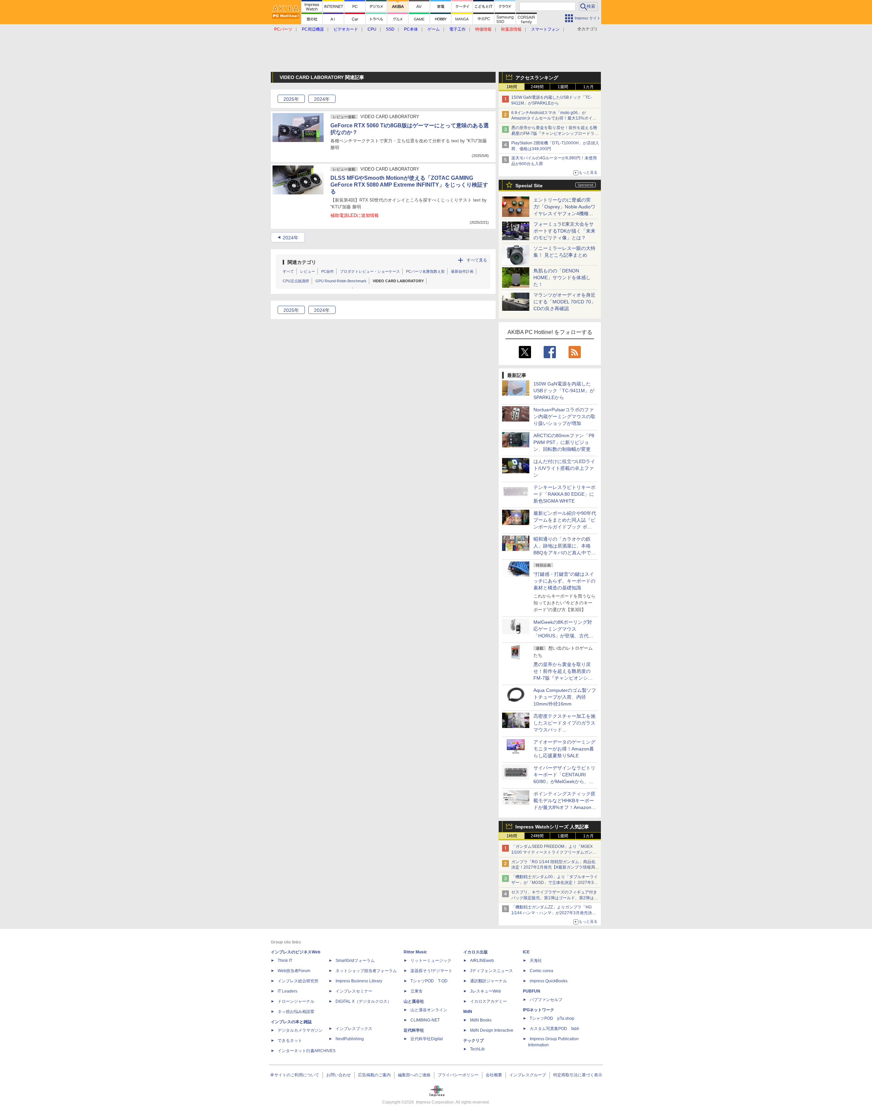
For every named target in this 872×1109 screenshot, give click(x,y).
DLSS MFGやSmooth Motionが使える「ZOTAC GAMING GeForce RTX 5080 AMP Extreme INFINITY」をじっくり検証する (409, 184)
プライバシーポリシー (458, 1075)
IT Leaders (287, 991)
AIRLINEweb (482, 960)
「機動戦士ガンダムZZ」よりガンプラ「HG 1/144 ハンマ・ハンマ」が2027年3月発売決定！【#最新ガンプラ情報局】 (551, 913)
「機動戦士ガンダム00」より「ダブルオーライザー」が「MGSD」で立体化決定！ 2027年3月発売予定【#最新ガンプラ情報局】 (554, 882)
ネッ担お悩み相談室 (296, 1011)
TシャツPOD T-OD (429, 981)
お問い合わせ (338, 1075)
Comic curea (541, 970)
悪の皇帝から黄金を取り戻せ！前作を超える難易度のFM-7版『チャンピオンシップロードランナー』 (554, 133)
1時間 (512, 86)
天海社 (536, 960)
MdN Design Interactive (491, 1030)
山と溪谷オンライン (428, 1010)
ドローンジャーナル (296, 1001)
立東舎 (416, 991)
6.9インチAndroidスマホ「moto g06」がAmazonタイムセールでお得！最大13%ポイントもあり (553, 118)
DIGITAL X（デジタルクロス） (363, 1001)
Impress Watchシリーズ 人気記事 (552, 826)
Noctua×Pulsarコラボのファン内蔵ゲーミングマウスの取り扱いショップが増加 (564, 416)
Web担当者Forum (294, 970)
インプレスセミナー (354, 991)
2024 (322, 99)
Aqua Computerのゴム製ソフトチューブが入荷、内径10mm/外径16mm (564, 697)
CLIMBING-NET (425, 1020)
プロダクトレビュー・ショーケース (370, 271)
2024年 (290, 237)
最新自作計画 (462, 271)
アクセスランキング (536, 77)
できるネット (290, 1040)
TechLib (477, 1049)
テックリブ (473, 1040)
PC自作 (327, 271)
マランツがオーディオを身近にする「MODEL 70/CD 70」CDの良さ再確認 (564, 301)
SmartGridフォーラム (355, 960)
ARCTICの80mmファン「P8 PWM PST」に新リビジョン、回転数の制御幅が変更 (563, 442)
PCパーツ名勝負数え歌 (425, 271)
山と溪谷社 (414, 1001)
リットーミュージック (430, 960)
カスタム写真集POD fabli (554, 1028)
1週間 (563, 86)
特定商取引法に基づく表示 (577, 1075)
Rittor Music (415, 952)
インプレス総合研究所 (298, 981)
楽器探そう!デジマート (431, 970)
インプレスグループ (527, 1075)
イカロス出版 (475, 952)
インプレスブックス (354, 1028)
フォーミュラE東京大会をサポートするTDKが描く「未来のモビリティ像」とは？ (564, 230)
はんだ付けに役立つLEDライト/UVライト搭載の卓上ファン (564, 468)
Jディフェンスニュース (491, 970)
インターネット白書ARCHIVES (307, 1050)
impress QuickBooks (548, 981)
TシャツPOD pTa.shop (552, 1018)
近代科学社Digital (426, 1038)
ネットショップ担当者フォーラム (366, 970)
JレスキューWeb (485, 991)
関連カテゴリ (301, 262)
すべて (288, 271)
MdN (467, 1011)
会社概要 (494, 1075)
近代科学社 (414, 1030)
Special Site (529, 185)
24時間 (537, 86)
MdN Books (481, 1020)
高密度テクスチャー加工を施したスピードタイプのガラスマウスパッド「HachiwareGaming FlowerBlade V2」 (564, 729)
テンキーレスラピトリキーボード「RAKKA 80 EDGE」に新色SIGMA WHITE (564, 494)
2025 (291, 99)
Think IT (285, 960)
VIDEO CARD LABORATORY (398, 281)
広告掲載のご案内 (374, 1075)
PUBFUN (531, 991)
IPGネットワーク (538, 1010)
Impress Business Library (359, 981)
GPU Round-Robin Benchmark (341, 281)
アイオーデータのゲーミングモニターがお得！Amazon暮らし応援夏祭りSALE (564, 748)
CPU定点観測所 (296, 281)
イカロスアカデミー (488, 1001)
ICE (526, 952)
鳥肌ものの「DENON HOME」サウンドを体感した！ (562, 277)
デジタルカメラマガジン (300, 1030)
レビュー (307, 271)
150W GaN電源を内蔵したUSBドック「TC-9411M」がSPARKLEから (563, 390)
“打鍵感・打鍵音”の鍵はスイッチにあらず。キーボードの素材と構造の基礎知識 (564, 580)
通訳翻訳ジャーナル (488, 981)
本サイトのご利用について (294, 1075)
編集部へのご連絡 (414, 1075)
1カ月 (588, 86)
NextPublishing (350, 1038)
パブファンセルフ (546, 999)
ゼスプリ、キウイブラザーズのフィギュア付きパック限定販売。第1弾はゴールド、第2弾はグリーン (554, 898)
